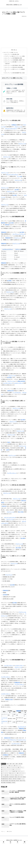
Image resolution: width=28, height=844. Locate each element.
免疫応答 (4, 506)
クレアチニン (21, 767)
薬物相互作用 (10, 390)
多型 (16, 776)
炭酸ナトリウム (21, 778)
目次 (12, 49)
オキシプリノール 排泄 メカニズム (11, 52)
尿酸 (25, 776)
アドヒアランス (8, 574)
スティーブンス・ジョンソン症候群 (8, 771)
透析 (18, 780)
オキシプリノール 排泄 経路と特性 (12, 54)
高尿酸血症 (14, 124)
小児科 (21, 776)
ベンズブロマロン (17, 392)
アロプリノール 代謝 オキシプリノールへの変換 (15, 56)
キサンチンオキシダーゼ (11, 128)
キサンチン (4, 767)
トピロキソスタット (18, 383)
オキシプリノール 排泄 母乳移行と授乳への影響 (15, 65)
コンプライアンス (22, 726)
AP (8, 763)
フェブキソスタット (8, 383)
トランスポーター (5, 773)
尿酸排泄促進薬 (5, 778)
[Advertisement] (14, 32)
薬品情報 (4, 763)
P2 (17, 763)
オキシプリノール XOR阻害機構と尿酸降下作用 (14, 60)
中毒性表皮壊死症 (5, 776)
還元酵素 (9, 280)
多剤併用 (5, 594)
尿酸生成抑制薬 (21, 381)
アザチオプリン (13, 739)
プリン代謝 (19, 176)
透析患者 (7, 224)
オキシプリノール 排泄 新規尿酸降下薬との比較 (15, 72)
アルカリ (11, 765)
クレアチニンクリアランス (19, 234)
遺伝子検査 (20, 511)
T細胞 (21, 763)
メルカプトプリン (22, 739)
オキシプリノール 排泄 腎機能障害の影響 (13, 58)
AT (11, 763)
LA (14, 763)
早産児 (8, 442)
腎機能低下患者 (9, 699)
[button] (25, 428)
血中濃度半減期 (12, 780)
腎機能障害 (3, 232)
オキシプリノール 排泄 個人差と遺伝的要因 (14, 67)
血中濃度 (17, 189)
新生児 (11, 778)
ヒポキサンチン (13, 773)
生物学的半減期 (5, 780)
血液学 (7, 449)
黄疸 (14, 782)
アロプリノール (18, 126)
